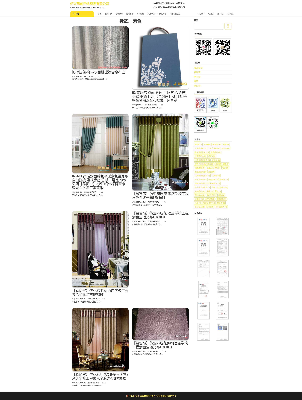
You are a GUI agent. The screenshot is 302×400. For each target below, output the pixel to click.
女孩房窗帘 (200, 172)
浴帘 (215, 187)
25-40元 (220, 14)
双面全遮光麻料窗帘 (204, 164)
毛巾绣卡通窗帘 (202, 187)
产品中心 (151, 14)
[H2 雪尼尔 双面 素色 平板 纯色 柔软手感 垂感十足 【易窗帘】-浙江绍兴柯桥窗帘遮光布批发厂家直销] (160, 57)
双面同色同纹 (222, 164)
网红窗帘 (209, 199)
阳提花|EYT (209, 203)
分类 (77, 14)
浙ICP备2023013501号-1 (166, 395)
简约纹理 (211, 195)
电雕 (210, 191)
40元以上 (230, 14)
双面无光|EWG (213, 168)
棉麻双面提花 (201, 183)
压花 (211, 156)
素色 (221, 195)
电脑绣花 (199, 191)
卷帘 (196, 81)
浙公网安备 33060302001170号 (142, 395)
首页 (99, 14)
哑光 (225, 168)
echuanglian (141, 202)
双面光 (216, 160)
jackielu (79, 76)
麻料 (210, 207)
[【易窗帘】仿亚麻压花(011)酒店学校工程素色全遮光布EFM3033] (160, 323)
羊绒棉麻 (221, 199)
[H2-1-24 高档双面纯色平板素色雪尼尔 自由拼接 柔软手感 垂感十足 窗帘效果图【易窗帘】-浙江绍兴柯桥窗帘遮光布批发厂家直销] (100, 143)
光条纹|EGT (200, 148)
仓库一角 (108, 14)
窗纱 (218, 191)
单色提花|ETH (202, 152)
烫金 (223, 187)
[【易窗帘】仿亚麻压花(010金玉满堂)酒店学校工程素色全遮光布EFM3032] (100, 339)
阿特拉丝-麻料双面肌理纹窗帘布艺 (98, 72)
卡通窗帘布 (200, 156)
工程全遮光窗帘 (202, 175)
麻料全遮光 (221, 207)
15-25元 (211, 14)
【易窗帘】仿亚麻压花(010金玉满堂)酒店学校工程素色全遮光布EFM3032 (100, 376)
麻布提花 (200, 207)
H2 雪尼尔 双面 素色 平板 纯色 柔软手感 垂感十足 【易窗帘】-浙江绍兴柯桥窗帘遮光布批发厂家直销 (159, 96)
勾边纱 (225, 148)
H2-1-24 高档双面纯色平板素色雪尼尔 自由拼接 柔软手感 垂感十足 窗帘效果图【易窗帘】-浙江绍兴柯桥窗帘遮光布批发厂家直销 (100, 182)
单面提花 (215, 152)
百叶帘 (197, 72)
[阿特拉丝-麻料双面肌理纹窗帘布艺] (100, 47)
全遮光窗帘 (213, 148)
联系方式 (162, 14)
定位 (211, 172)
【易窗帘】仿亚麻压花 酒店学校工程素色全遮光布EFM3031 (160, 195)
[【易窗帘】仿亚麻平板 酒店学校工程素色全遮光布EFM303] (100, 249)
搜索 (196, 20)
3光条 (198, 144)
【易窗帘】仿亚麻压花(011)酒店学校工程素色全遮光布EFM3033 (160, 345)
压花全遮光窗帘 (202, 160)
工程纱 (216, 175)
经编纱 (199, 199)
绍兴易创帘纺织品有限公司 (89, 4)
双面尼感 (199, 168)
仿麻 (226, 144)
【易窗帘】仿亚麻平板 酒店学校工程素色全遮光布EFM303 (100, 292)
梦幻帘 (197, 85)
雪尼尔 (221, 203)
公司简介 (119, 14)
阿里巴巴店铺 (175, 14)
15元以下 (201, 14)
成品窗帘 (198, 67)
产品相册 (140, 14)
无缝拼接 (213, 179)
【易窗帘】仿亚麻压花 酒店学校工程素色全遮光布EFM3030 (160, 215)
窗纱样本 (199, 195)
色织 (198, 203)
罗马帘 (197, 76)
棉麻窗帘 (215, 183)
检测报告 (129, 14)
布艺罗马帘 (200, 179)
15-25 (207, 144)
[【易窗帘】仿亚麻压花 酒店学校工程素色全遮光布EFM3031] (160, 152)
